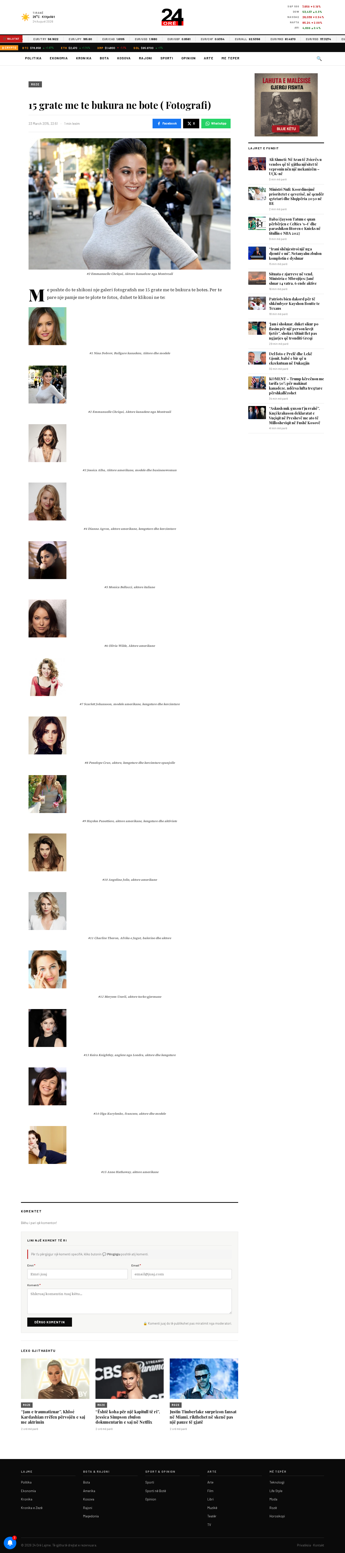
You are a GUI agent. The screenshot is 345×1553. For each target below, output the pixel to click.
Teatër (211, 1516)
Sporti (166, 58)
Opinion (188, 58)
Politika (33, 58)
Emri (31, 1265)
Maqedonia (91, 1516)
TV (209, 1525)
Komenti (34, 1285)
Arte (208, 58)
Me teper (230, 58)
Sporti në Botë (155, 1491)
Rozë (273, 1508)
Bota (104, 58)
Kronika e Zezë (31, 1508)
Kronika (83, 58)
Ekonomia (59, 58)
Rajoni (145, 58)
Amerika (89, 1491)
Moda (273, 1499)
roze (35, 84)
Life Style (275, 1491)
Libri (210, 1499)
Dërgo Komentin (49, 1322)
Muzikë (212, 1508)
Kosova (124, 58)
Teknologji (276, 1482)
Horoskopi (277, 1516)
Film (210, 1491)
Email (136, 1265)
